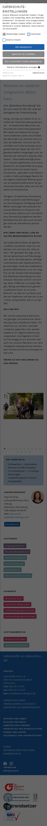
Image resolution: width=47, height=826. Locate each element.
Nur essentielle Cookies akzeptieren (23, 61)
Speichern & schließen (23, 54)
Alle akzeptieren (23, 47)
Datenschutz (38, 73)
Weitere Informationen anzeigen (22, 67)
